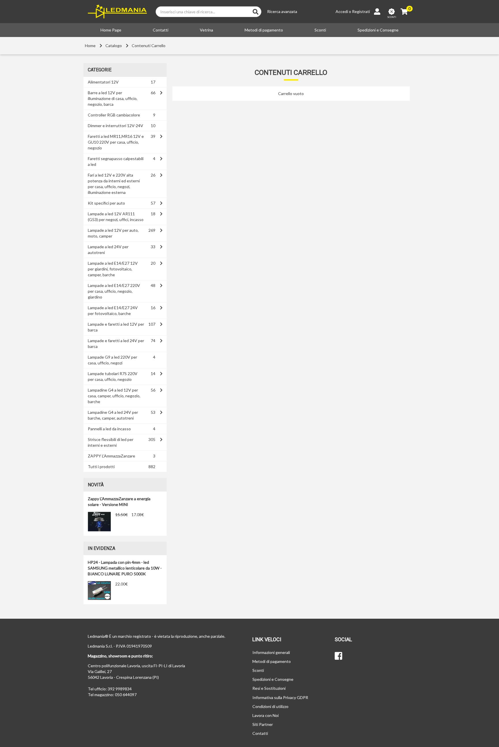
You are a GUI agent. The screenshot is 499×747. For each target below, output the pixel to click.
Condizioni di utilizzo (270, 706)
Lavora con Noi (265, 715)
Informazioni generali (271, 652)
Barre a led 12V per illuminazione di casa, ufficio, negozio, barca (112, 98)
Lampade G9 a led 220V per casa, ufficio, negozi (112, 360)
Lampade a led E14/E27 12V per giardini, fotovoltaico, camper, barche (113, 269)
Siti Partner (262, 724)
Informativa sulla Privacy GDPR (280, 697)
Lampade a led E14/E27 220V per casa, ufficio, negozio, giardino (114, 291)
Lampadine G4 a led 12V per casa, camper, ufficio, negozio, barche (114, 396)
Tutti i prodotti (101, 466)
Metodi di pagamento (264, 29)
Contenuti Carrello (148, 45)
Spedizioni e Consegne (378, 29)
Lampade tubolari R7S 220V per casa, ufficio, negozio (112, 376)
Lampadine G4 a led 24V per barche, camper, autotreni (113, 415)
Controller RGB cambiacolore (114, 114)
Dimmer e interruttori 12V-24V (115, 125)
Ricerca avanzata (282, 11)
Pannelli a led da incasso (109, 428)
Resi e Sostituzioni (269, 688)
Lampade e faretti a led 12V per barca (116, 327)
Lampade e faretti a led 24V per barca (116, 343)
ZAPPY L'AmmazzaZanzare (111, 455)
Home (90, 45)
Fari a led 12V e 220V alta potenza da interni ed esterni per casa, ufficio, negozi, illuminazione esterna (114, 184)
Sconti (320, 29)
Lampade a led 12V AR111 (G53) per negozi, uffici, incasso (116, 216)
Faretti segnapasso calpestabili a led (116, 161)
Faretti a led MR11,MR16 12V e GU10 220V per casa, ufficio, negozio (116, 142)
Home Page (110, 29)
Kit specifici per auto (106, 203)
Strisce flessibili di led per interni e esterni (110, 442)
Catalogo (113, 45)
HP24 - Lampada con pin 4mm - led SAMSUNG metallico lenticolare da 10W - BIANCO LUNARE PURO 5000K (125, 568)
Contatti (160, 29)
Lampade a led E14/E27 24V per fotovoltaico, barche (113, 310)
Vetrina (206, 29)
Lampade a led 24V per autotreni (108, 249)
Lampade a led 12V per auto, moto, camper (113, 233)
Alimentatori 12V (103, 81)
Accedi (342, 11)
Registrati (361, 11)
